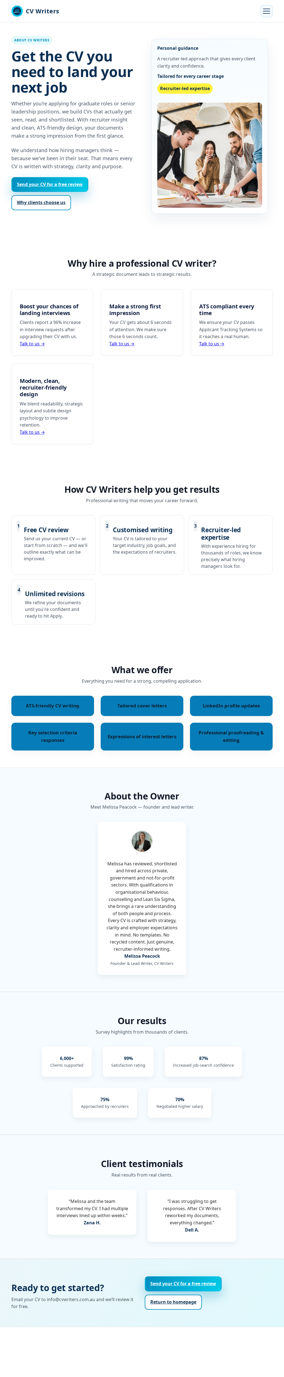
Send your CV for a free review (50, 184)
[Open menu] (266, 11)
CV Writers (42, 11)
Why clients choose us (41, 202)
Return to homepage (173, 1302)
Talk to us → (32, 344)
